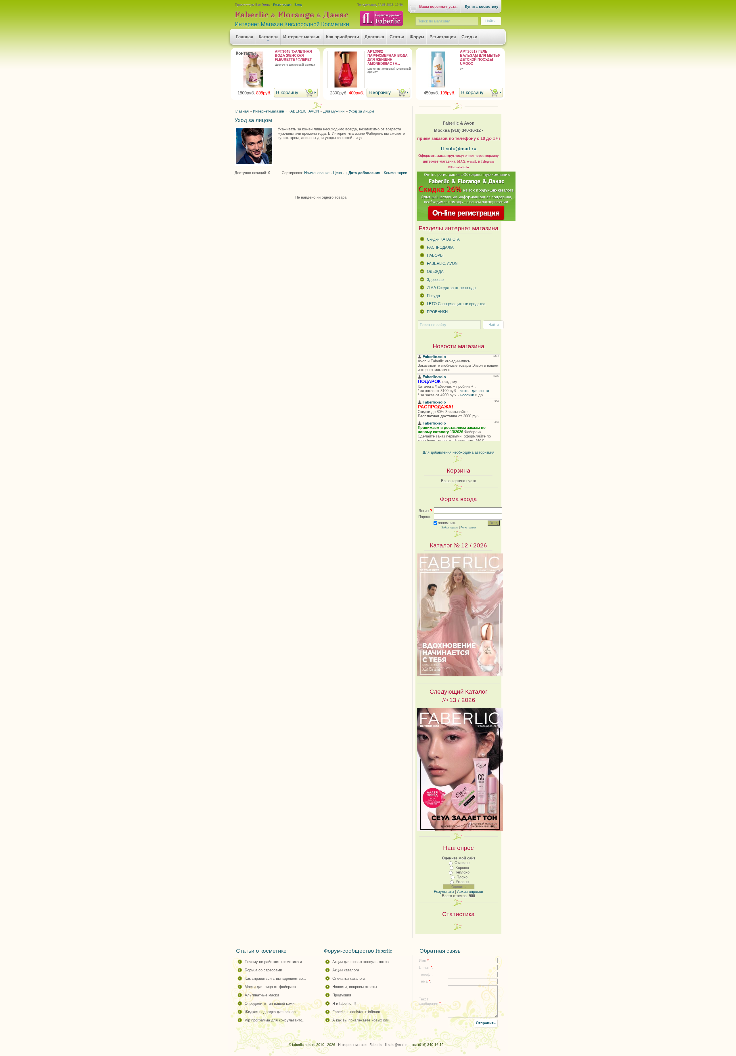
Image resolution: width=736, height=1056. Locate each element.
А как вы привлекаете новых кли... (362, 1020)
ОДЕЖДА (435, 271)
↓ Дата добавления (362, 173)
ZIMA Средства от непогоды (451, 288)
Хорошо (462, 867)
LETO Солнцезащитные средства (456, 304)
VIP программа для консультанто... (275, 1020)
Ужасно (462, 882)
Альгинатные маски (262, 995)
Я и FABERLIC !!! (344, 1003)
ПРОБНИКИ (437, 312)
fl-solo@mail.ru (458, 148)
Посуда (433, 296)
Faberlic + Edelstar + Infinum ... (358, 1012)
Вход (298, 4)
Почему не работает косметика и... (275, 962)
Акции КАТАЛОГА (345, 970)
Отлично (462, 863)
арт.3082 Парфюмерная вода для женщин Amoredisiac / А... (387, 58)
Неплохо (462, 872)
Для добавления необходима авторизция (458, 452)
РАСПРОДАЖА (440, 247)
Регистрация (282, 4)
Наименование (316, 173)
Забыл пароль (449, 527)
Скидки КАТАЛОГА (443, 239)
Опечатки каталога (348, 978)
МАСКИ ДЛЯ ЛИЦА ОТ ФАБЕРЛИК (270, 987)
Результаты (444, 891)
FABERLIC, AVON (442, 263)
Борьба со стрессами (263, 970)
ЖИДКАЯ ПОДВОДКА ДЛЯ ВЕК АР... (272, 1012)
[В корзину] (295, 93)
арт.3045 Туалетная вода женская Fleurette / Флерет (293, 56)
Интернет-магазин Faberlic (360, 1045)
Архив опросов (470, 891)
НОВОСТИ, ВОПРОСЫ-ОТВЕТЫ (354, 987)
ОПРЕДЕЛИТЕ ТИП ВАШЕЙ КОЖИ (269, 1003)
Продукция (341, 995)
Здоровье (435, 279)
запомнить (447, 523)
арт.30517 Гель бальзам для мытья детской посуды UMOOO (480, 58)
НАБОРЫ (435, 255)
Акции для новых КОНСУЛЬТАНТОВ (360, 962)
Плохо (462, 877)
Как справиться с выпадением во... (275, 978)
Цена (337, 173)
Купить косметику (481, 6)
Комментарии (395, 173)
